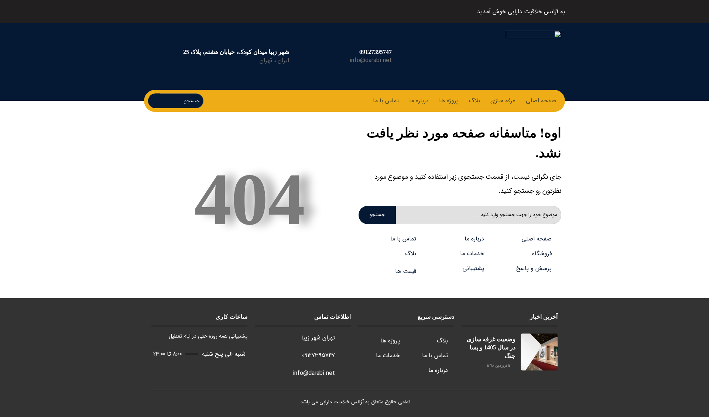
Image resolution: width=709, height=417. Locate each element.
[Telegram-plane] (221, 12)
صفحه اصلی (541, 100)
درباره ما (419, 100)
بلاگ (474, 100)
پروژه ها (449, 100)
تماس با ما (386, 100)
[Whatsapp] (186, 12)
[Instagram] (204, 12)
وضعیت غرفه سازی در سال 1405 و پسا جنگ (491, 347)
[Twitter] (239, 12)
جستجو (377, 215)
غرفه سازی (503, 100)
